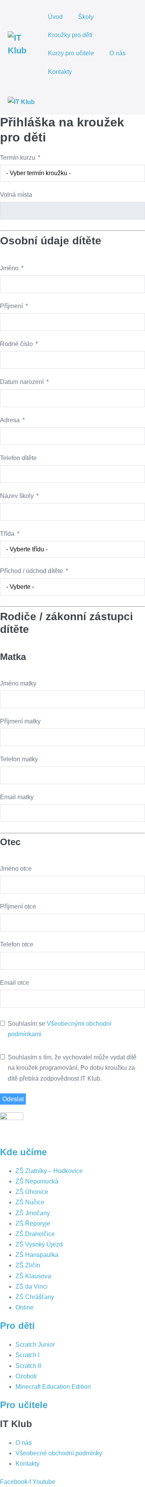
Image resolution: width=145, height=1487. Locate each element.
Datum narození (22, 382)
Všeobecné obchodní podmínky (58, 1453)
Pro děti (17, 1325)
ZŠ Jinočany (32, 1213)
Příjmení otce (18, 906)
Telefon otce (16, 944)
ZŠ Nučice (29, 1202)
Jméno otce (16, 868)
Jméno (9, 268)
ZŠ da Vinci (31, 1286)
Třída (7, 533)
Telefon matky (19, 759)
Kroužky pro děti (71, 35)
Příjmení (11, 306)
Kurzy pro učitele (71, 53)
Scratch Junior (35, 1344)
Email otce (14, 982)
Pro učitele (24, 1405)
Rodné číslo (16, 344)
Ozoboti (26, 1376)
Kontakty (60, 71)
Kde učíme (23, 1152)
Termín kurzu (17, 157)
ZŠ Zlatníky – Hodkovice (49, 1171)
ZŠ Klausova (33, 1276)
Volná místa (16, 194)
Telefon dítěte (18, 458)
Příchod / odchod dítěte (31, 571)
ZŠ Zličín (27, 1265)
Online (24, 1307)
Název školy (17, 496)
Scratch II (28, 1366)
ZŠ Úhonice (31, 1192)
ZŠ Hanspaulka (36, 1255)
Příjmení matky (20, 721)
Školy (86, 17)
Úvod (55, 17)
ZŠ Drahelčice (35, 1234)
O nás (117, 53)
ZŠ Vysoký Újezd (39, 1244)
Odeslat (13, 1099)
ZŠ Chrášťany (34, 1297)
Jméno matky (18, 683)
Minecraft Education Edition (53, 1386)
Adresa (10, 420)
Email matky (17, 797)
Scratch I (27, 1355)
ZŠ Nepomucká (36, 1181)
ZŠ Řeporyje (32, 1223)
